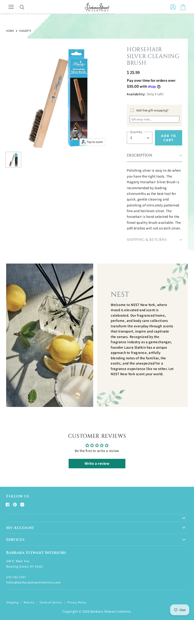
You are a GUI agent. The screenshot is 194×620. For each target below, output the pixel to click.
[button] (154, 155)
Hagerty (25, 30)
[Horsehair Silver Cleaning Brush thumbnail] (13, 159)
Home (10, 30)
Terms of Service (50, 602)
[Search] (18, 7)
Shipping (12, 602)
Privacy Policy (76, 602)
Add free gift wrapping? (152, 110)
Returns (29, 602)
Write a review (97, 463)
